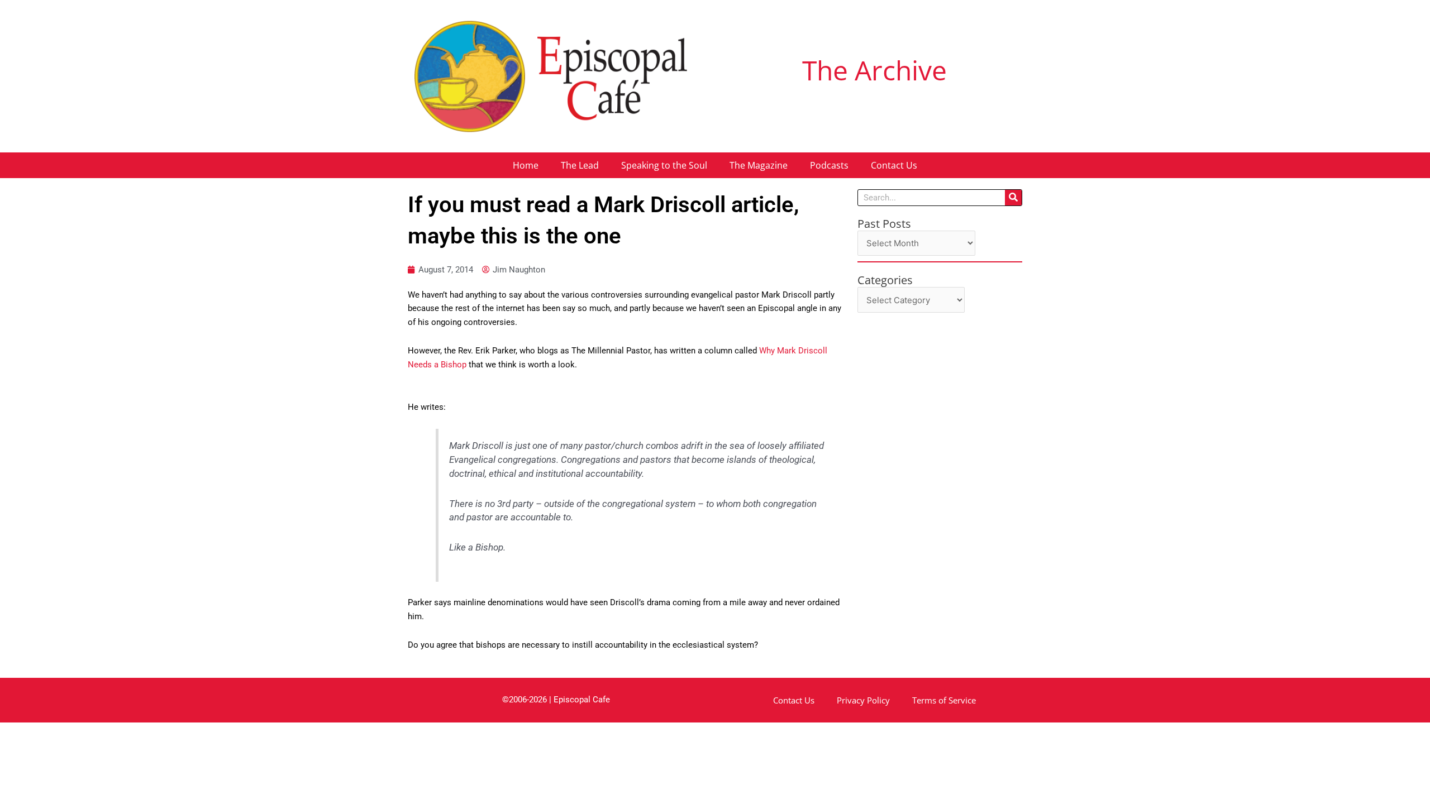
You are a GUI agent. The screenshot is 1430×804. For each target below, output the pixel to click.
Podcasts (829, 165)
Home (525, 165)
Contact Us (894, 165)
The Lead (580, 165)
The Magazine (759, 165)
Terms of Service (944, 700)
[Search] (1013, 197)
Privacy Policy (863, 700)
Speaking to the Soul (664, 165)
